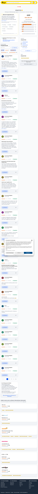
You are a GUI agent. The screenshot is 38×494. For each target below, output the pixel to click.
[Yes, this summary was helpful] (15, 33)
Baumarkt (12, 436)
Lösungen (30, 483)
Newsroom (21, 484)
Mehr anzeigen (24, 47)
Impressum (3, 492)
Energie (3, 410)
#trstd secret (3, 485)
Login (30, 488)
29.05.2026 (9, 215)
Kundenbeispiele (31, 485)
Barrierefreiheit (16, 492)
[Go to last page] (16, 379)
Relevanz (15, 47)
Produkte (30, 482)
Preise (30, 484)
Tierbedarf (30, 436)
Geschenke (13, 449)
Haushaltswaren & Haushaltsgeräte (7, 475)
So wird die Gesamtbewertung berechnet (28, 33)
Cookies (12, 492)
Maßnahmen (7, 385)
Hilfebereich (12, 483)
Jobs (20, 485)
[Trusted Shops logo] (4, 2)
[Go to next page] (14, 379)
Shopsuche (12, 484)
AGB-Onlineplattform (24, 492)
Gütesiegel (2, 482)
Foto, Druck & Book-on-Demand (6, 449)
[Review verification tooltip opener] (22, 10)
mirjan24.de (24, 43)
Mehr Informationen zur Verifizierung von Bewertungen (9, 396)
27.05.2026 (9, 159)
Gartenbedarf (16, 436)
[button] (32, 3)
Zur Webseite (27, 50)
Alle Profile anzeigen (28, 64)
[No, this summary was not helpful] (16, 33)
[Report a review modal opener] (15, 71)
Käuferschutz (3, 483)
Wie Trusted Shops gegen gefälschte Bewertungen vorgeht (9, 40)
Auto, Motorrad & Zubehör (5, 436)
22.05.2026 (9, 98)
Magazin (21, 482)
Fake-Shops (12, 482)
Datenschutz (7, 492)
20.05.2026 (9, 78)
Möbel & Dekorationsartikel (9, 410)
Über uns (21, 483)
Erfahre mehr (24, 401)
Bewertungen (3, 484)
